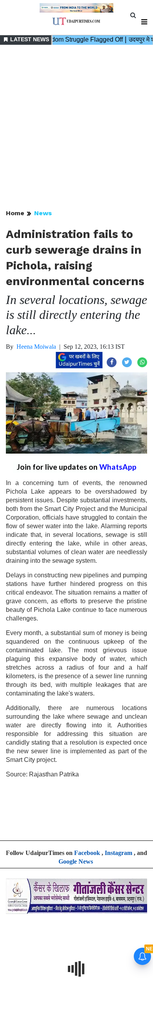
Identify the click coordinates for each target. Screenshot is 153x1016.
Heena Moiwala (36, 346)
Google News (75, 861)
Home (15, 213)
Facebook (87, 852)
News (43, 213)
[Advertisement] (76, 127)
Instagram (118, 852)
